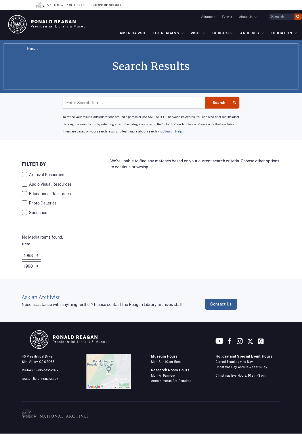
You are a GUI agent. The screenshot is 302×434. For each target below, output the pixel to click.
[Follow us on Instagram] (239, 343)
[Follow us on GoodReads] (261, 343)
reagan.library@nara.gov (40, 378)
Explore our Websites (107, 5)
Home (31, 48)
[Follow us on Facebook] (229, 343)
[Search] (298, 17)
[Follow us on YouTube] (220, 343)
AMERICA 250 (132, 33)
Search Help (173, 131)
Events (227, 17)
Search (218, 102)
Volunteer (208, 17)
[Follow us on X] (250, 343)
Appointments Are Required (171, 381)
